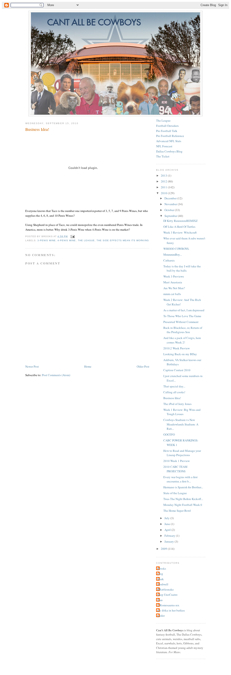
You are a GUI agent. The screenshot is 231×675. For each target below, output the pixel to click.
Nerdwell (162, 584)
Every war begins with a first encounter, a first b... (180, 479)
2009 (164, 549)
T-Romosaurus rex (168, 605)
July (167, 518)
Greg (160, 574)
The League (86, 240)
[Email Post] (72, 236)
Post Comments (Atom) (56, 375)
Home (87, 366)
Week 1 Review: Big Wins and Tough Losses (182, 412)
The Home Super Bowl (177, 511)
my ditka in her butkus (171, 610)
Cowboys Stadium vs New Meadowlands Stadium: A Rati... (180, 424)
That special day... (174, 386)
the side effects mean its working (123, 240)
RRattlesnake (165, 589)
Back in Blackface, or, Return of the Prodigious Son (182, 330)
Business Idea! (37, 129)
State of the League (175, 493)
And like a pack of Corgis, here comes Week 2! (182, 340)
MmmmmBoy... (172, 254)
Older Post (143, 366)
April (167, 530)
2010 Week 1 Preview (176, 461)
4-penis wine (67, 240)
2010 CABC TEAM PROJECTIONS (175, 469)
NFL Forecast (164, 146)
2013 (164, 175)
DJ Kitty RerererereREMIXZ (180, 221)
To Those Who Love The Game (182, 316)
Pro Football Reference (170, 136)
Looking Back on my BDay (180, 354)
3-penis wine (46, 240)
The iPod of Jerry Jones (177, 404)
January (169, 541)
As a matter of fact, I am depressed (183, 310)
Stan (160, 600)
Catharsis (169, 260)
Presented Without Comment (181, 322)
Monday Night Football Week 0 (182, 505)
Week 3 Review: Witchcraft (180, 232)
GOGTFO (169, 434)
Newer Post (32, 366)
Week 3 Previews (173, 276)
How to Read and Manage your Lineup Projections (182, 453)
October (169, 210)
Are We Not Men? (174, 288)
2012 (164, 181)
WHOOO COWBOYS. (176, 249)
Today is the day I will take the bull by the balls (182, 268)
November (171, 204)
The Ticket (162, 156)
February (170, 536)
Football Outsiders (167, 126)
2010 (164, 193)
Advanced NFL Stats (168, 141)
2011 (164, 187)
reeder (161, 616)
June (167, 524)
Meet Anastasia (172, 282)
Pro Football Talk (166, 131)
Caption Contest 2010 (176, 370)
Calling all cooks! (174, 392)
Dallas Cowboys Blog (169, 151)
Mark (160, 579)
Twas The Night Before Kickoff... (183, 499)
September (171, 216)
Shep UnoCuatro (167, 595)
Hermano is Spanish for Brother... (183, 487)
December (170, 198)
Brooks (161, 568)
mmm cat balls (172, 294)
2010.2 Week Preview (176, 348)
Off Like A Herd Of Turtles (179, 227)
